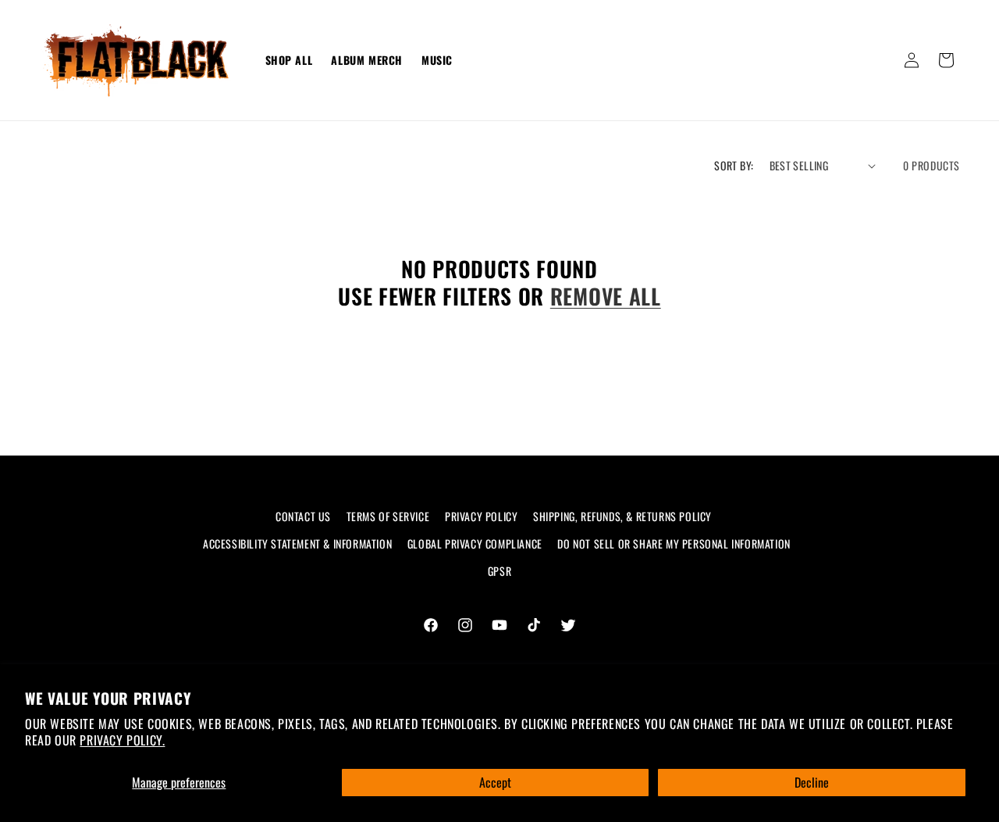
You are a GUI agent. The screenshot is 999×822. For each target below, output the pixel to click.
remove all (605, 296)
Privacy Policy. (122, 740)
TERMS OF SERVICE (388, 516)
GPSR (499, 571)
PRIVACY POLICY (481, 516)
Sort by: (733, 165)
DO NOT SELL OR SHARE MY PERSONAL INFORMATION (673, 543)
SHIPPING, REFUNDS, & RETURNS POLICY (622, 516)
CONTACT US (303, 516)
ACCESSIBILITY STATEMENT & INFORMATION (297, 543)
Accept (495, 782)
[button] (946, 60)
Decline (812, 782)
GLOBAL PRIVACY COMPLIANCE (474, 543)
